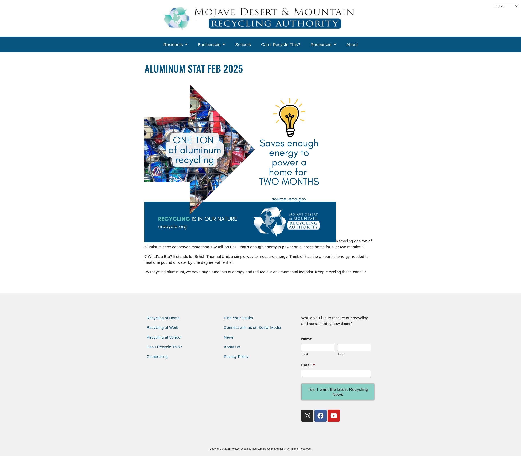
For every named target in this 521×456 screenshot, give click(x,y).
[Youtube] (334, 416)
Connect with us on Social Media (252, 327)
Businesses (209, 44)
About (352, 44)
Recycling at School (164, 337)
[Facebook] (320, 416)
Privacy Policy (236, 356)
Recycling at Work (162, 327)
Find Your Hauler (238, 318)
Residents (173, 44)
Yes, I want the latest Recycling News (338, 392)
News (229, 337)
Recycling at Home (163, 318)
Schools (243, 44)
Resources (321, 44)
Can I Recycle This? (280, 44)
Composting (157, 356)
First (304, 354)
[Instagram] (307, 416)
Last (341, 354)
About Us (232, 347)
